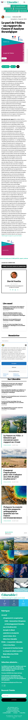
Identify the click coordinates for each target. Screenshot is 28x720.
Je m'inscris (14, 700)
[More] (17, 66)
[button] (25, 345)
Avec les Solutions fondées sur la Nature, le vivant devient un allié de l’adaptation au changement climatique (14, 314)
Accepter (14, 363)
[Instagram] (12, 289)
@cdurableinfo (9, 532)
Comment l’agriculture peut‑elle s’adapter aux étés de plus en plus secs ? (12, 474)
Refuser (14, 367)
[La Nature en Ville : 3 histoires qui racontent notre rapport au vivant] (14, 423)
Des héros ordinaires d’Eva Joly (11, 682)
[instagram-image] (7, 543)
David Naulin (8, 17)
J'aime (4, 599)
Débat (4, 58)
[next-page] (5, 686)
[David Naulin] (3, 17)
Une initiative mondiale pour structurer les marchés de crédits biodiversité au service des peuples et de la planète (13, 678)
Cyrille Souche (7, 445)
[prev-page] (2, 686)
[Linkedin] (15, 289)
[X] (17, 289)
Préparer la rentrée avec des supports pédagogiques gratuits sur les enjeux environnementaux (13, 308)
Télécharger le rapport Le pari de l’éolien (11, 236)
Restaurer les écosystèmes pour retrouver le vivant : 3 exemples (12, 319)
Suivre (25, 532)
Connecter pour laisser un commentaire (14, 266)
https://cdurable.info (14, 284)
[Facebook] (10, 289)
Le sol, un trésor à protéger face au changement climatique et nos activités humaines (14, 325)
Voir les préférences (14, 371)
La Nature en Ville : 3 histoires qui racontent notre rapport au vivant (13, 438)
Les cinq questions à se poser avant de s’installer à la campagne (12, 408)
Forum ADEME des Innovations (11, 673)
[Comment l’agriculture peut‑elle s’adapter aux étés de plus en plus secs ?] (14, 458)
